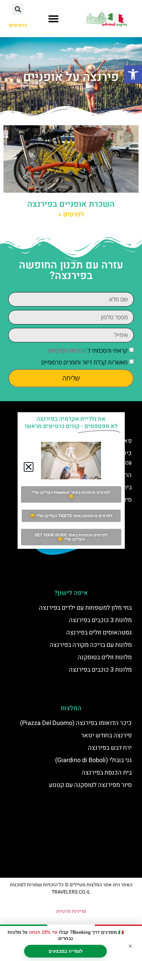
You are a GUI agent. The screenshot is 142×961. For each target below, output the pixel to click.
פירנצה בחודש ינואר (106, 735)
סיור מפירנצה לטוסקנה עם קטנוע (90, 785)
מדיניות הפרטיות (67, 350)
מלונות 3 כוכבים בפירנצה (100, 620)
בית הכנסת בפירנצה (107, 772)
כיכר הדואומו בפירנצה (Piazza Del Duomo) (76, 723)
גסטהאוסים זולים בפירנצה (99, 632)
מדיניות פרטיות (71, 911)
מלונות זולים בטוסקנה (105, 657)
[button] (133, 74)
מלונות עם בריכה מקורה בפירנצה (91, 645)
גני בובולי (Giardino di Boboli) (93, 760)
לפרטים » (71, 214)
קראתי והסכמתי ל (88, 350)
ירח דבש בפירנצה (110, 747)
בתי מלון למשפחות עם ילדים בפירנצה (85, 607)
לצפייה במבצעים (65, 951)
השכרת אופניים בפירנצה (71, 204)
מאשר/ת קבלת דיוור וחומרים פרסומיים (84, 362)
